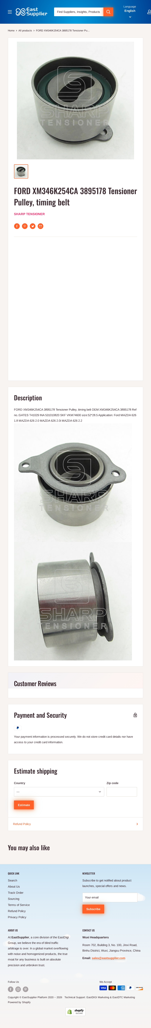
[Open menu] (10, 11)
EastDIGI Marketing (98, 997)
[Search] (108, 12)
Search (12, 880)
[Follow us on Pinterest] (25, 989)
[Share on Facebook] (17, 226)
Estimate (24, 805)
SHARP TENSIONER (29, 214)
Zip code (112, 783)
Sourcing (13, 898)
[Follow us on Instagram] (18, 989)
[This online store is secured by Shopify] (75, 1011)
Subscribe (93, 909)
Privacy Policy (17, 917)
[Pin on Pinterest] (25, 226)
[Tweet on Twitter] (32, 226)
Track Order (15, 892)
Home (11, 30)
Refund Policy (22, 824)
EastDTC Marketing (123, 997)
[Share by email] (40, 226)
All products (25, 30)
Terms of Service (19, 905)
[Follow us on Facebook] (10, 989)
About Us (14, 886)
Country (19, 783)
